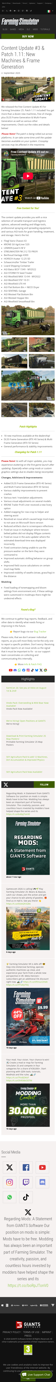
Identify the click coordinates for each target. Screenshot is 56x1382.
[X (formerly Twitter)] (7, 11)
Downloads (16, 3)
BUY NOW (28, 36)
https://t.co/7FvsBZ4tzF (17, 1077)
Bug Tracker (40, 631)
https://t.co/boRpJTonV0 (18, 814)
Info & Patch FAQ (33, 664)
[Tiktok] (31, 10)
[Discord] (27, 10)
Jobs (3, 7)
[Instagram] (19, 10)
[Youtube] (15, 10)
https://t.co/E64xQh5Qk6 (18, 903)
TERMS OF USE (31, 1332)
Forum (25, 3)
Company (48, 3)
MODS (35, 29)
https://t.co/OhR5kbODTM (19, 1080)
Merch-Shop (6, 3)
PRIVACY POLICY (12, 1332)
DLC (28, 29)
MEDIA (21, 29)
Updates (32, 3)
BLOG (5, 29)
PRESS (28, 1335)
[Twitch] (23, 10)
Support (40, 3)
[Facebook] (11, 10)
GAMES (13, 29)
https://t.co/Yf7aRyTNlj (17, 984)
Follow (44, 784)
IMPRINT (46, 1332)
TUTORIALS (45, 29)
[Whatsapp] (3, 10)
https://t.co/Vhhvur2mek (35, 981)
